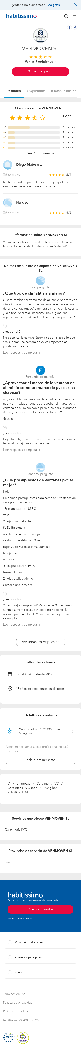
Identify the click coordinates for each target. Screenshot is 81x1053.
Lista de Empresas (17, 982)
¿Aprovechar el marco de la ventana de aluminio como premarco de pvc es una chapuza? (39, 388)
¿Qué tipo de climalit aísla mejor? (34, 293)
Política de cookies (15, 1011)
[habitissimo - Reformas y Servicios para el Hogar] (17, 16)
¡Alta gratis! (53, 5)
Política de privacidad (18, 1002)
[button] (40, 943)
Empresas (23, 783)
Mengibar (50, 788)
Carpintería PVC (48, 783)
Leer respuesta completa (20, 352)
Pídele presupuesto (40, 71)
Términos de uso (14, 994)
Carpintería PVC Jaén (22, 788)
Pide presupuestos (40, 1046)
